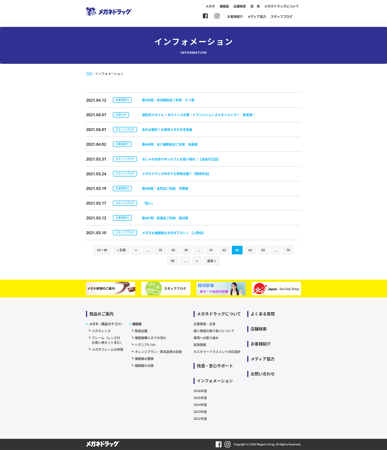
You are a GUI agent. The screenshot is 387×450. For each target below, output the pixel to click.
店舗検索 (239, 6)
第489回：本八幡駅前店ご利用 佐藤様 (170, 144)
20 (173, 250)
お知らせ (121, 115)
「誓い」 (148, 203)
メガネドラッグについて (281, 6)
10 (160, 250)
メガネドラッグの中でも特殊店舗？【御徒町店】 (176, 173)
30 (186, 250)
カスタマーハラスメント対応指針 (217, 351)
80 (172, 261)
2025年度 (200, 398)
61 (211, 250)
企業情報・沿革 (204, 324)
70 (288, 250)
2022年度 (200, 418)
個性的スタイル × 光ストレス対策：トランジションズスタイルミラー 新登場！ (198, 115)
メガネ (210, 6)
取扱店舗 (141, 331)
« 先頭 (121, 250)
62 (224, 250)
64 (250, 250)
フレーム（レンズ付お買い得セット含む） (107, 340)
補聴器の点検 (144, 365)
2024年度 (200, 405)
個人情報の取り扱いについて (214, 331)
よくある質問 (263, 314)
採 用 (255, 6)
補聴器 (224, 6)
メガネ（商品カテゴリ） (106, 324)
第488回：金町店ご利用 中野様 (165, 188)
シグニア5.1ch (145, 345)
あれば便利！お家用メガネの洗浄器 (167, 129)
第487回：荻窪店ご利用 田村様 (165, 218)
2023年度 (200, 411)
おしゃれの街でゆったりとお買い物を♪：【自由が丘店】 (181, 159)
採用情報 (200, 345)
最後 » (211, 261)
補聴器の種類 (144, 358)
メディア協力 (256, 16)
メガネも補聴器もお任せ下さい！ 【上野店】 (174, 233)
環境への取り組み (206, 338)
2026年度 (200, 391)
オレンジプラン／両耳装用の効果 (158, 351)
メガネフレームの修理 (107, 349)
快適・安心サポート (215, 366)
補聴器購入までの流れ (150, 338)
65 (263, 250)
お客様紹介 (235, 16)
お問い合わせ (263, 374)
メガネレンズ (101, 331)
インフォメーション (215, 381)
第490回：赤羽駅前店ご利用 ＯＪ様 (168, 100)
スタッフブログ (281, 16)
